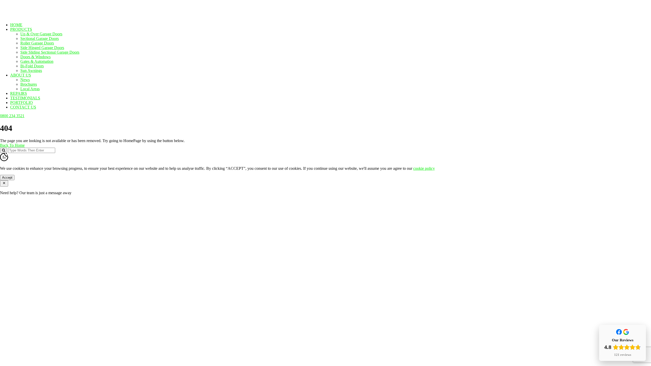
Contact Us (23, 107)
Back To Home (12, 145)
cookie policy (424, 168)
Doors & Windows (35, 57)
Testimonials (25, 98)
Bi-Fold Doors (32, 66)
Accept (7, 177)
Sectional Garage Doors (39, 38)
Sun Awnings (31, 70)
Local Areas (30, 89)
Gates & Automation (36, 61)
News (25, 80)
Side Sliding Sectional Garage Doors (49, 52)
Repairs (18, 93)
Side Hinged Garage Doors (42, 47)
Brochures (28, 84)
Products (21, 29)
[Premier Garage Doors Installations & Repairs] (32, 16)
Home (16, 25)
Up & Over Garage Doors (41, 34)
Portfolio (21, 102)
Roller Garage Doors (37, 43)
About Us (20, 75)
